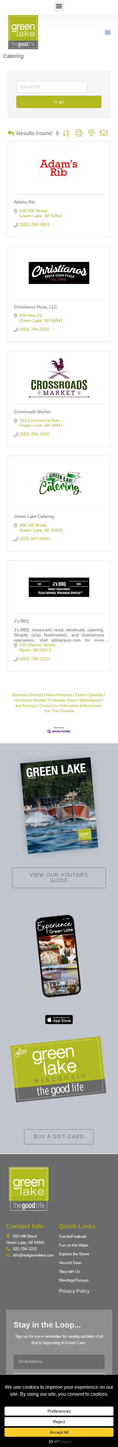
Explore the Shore (74, 1253)
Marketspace (90, 700)
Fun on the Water (73, 1245)
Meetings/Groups (73, 1280)
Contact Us (48, 706)
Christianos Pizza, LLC (35, 306)
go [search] (61, 101)
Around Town (70, 1262)
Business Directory (27, 695)
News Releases (59, 695)
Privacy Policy (74, 1291)
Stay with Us (69, 1271)
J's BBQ (21, 621)
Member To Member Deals (55, 700)
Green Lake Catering (34, 516)
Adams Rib (24, 201)
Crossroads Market (32, 411)
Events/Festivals (72, 1236)
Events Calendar (89, 695)
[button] (59, 6)
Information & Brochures (80, 706)
